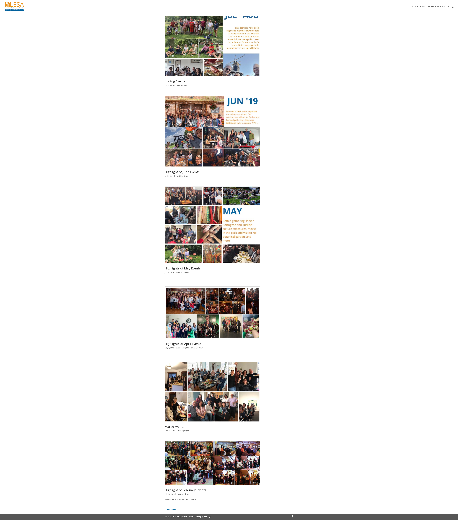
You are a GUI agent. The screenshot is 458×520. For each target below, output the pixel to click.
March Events (174, 426)
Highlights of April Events (183, 344)
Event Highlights (182, 85)
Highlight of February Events (185, 490)
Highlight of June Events (182, 172)
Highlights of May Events (183, 268)
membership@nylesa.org (200, 517)
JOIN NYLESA (416, 7)
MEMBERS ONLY (439, 7)
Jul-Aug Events (175, 81)
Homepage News (196, 348)
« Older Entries (170, 509)
